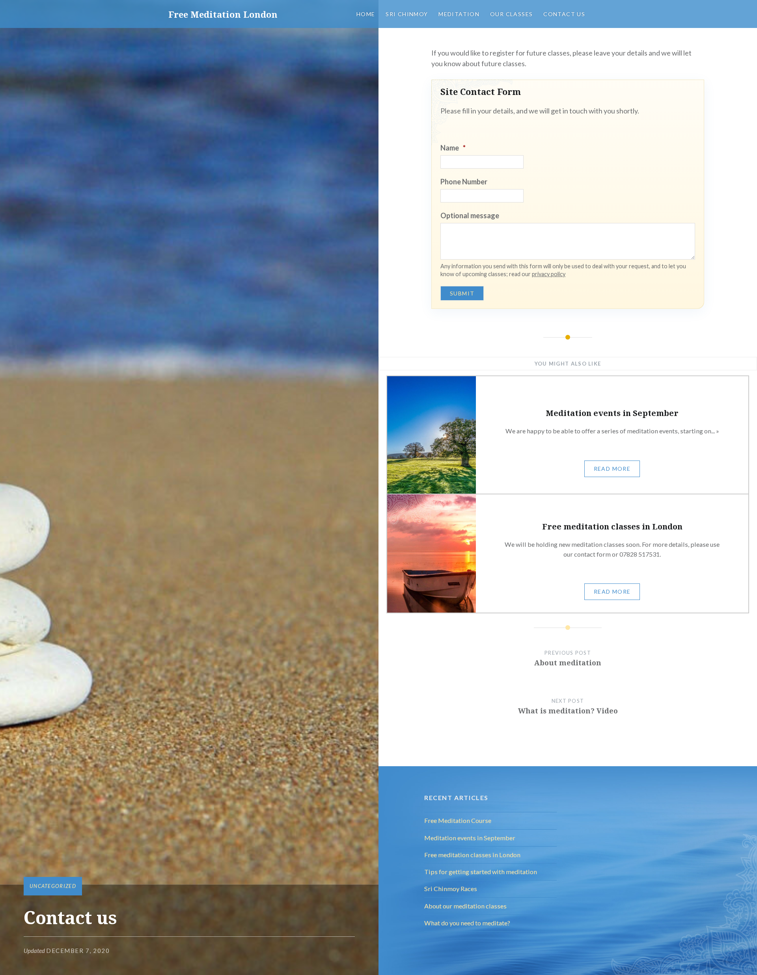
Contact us (564, 14)
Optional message (469, 215)
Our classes (511, 14)
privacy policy (548, 274)
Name (453, 147)
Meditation (458, 14)
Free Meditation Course (457, 820)
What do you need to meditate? (467, 923)
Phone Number (463, 181)
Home (365, 14)
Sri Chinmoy (407, 14)
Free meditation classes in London (472, 854)
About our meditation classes (465, 906)
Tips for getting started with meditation (480, 871)
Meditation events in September (469, 837)
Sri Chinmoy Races (450, 888)
